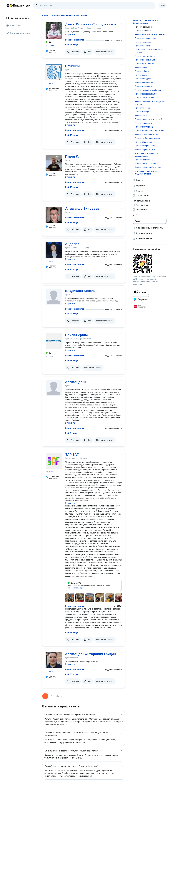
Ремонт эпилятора (143, 142)
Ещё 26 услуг (71, 44)
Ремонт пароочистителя (146, 149)
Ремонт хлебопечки (144, 82)
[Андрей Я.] (54, 250)
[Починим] (54, 72)
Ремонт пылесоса (143, 42)
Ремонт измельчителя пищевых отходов (149, 102)
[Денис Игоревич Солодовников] (54, 30)
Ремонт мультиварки (144, 63)
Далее (59, 696)
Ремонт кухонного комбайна (148, 90)
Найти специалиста (19, 18)
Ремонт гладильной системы (148, 167)
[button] (73, 52)
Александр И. (76, 382)
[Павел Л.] (54, 163)
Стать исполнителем (20, 33)
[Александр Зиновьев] (54, 215)
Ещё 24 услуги (72, 314)
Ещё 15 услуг (71, 135)
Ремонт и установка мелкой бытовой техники (145, 21)
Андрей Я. (73, 244)
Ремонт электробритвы (145, 56)
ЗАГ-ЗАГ (72, 454)
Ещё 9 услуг (71, 433)
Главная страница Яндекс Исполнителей (18, 5)
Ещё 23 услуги (72, 360)
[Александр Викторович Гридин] (54, 660)
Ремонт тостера (142, 111)
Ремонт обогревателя (145, 60)
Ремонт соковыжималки (146, 94)
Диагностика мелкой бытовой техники (148, 50)
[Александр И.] (54, 388)
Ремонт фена (141, 75)
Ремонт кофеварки (143, 30)
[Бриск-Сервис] (54, 341)
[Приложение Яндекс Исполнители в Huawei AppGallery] (141, 306)
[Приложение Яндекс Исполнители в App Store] (141, 292)
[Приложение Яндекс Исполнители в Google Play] (141, 299)
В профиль (70, 34)
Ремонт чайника (142, 71)
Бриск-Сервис (76, 335)
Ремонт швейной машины (146, 163)
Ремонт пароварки (143, 123)
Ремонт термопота (143, 86)
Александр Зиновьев (82, 208)
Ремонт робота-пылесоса (146, 134)
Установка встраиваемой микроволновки (146, 154)
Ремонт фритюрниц (144, 127)
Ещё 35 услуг (71, 674)
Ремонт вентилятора (144, 97)
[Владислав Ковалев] (54, 297)
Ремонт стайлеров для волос (148, 138)
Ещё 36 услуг (71, 222)
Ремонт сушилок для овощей (148, 119)
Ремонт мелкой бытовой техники (150, 34)
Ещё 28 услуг (71, 632)
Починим (72, 66)
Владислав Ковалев (81, 291)
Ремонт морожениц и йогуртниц (149, 130)
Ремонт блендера (143, 79)
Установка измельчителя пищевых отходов (146, 172)
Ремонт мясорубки (143, 46)
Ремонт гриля (141, 115)
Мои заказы (15, 25)
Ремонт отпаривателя (145, 146)
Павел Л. (72, 156)
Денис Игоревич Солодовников (90, 24)
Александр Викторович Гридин (90, 654)
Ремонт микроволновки (145, 38)
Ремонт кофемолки (74, 40)
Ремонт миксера (142, 108)
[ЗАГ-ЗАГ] (54, 461)
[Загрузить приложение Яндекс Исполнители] (150, 263)
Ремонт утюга (141, 67)
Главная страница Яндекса (7, 5)
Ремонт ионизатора (144, 160)
